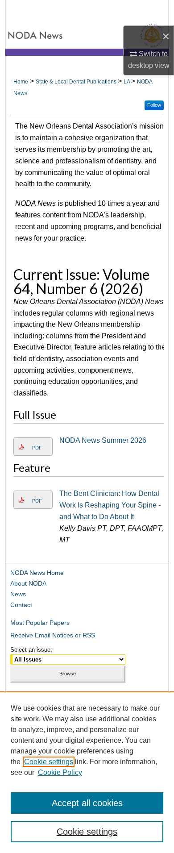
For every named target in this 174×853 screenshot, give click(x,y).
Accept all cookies (87, 803)
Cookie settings (48, 762)
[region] (87, 772)
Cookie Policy (60, 772)
